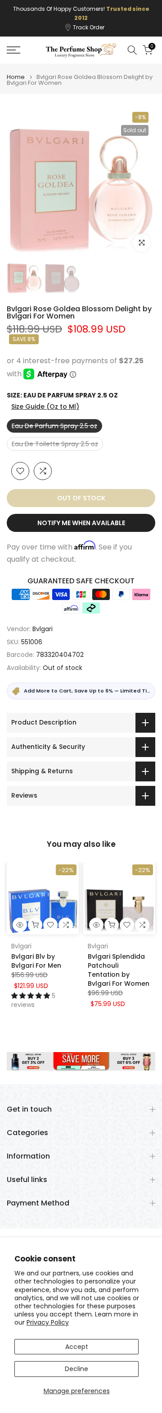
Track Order (88, 18)
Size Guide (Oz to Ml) (45, 397)
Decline (76, 1368)
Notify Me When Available (81, 513)
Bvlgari (42, 619)
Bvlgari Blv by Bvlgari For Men (36, 952)
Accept (76, 1346)
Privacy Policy (48, 1322)
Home (16, 68)
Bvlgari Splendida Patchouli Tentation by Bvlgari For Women (118, 961)
